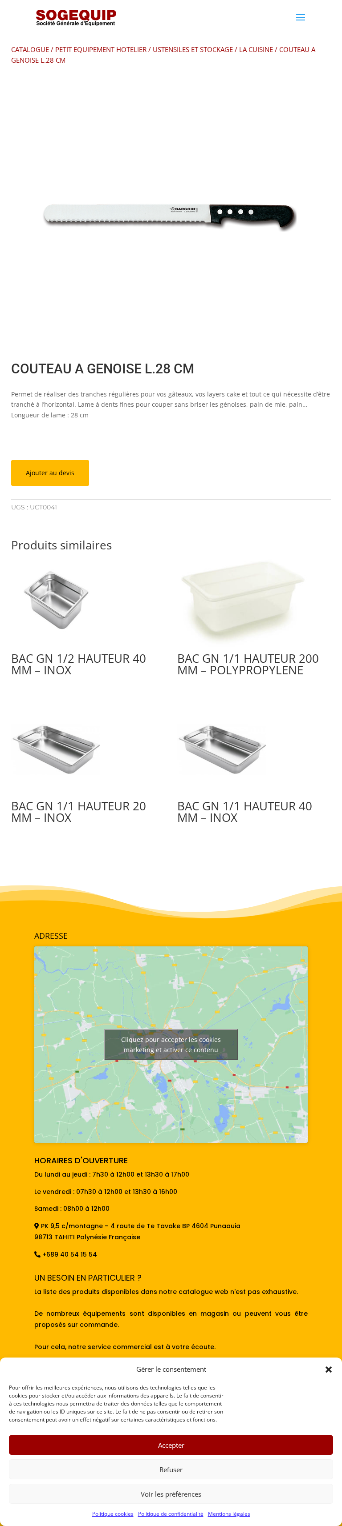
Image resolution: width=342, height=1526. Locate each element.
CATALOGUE (30, 49)
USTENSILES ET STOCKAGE (193, 49)
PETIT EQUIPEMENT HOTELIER (101, 49)
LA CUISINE (256, 49)
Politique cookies (113, 1514)
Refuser (171, 1469)
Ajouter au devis (50, 473)
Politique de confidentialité (171, 1514)
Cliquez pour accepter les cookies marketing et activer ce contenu (171, 1044)
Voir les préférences (171, 1494)
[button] (328, 1369)
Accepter (171, 1445)
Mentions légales (229, 1514)
